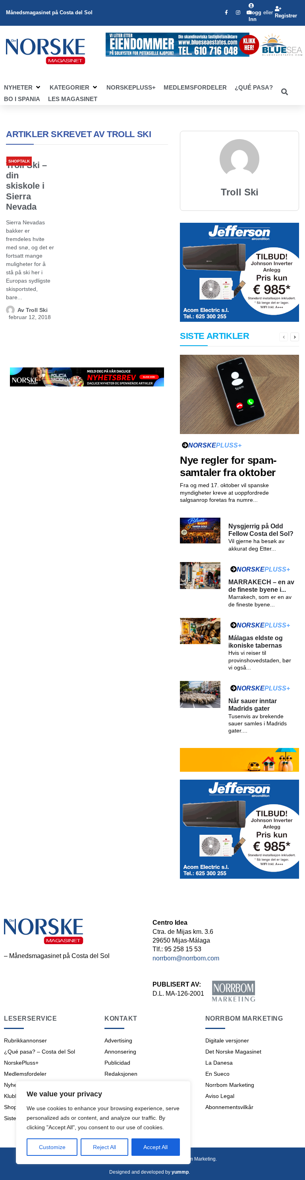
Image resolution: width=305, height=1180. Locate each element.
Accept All (155, 1147)
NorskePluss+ (21, 1063)
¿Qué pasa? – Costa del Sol (39, 1051)
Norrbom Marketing (229, 1085)
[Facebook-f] (226, 12)
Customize (52, 1147)
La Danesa (219, 1063)
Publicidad (117, 1063)
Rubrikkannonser (25, 1040)
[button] (23, 88)
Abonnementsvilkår (229, 1107)
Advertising (118, 1040)
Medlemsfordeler (25, 1074)
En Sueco (217, 1074)
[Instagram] (238, 12)
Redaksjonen (120, 1074)
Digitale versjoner (227, 1040)
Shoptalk (19, 161)
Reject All (104, 1147)
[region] (103, 1122)
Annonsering (120, 1051)
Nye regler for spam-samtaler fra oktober (228, 466)
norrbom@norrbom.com (185, 958)
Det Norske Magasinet (233, 1051)
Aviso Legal (219, 1096)
